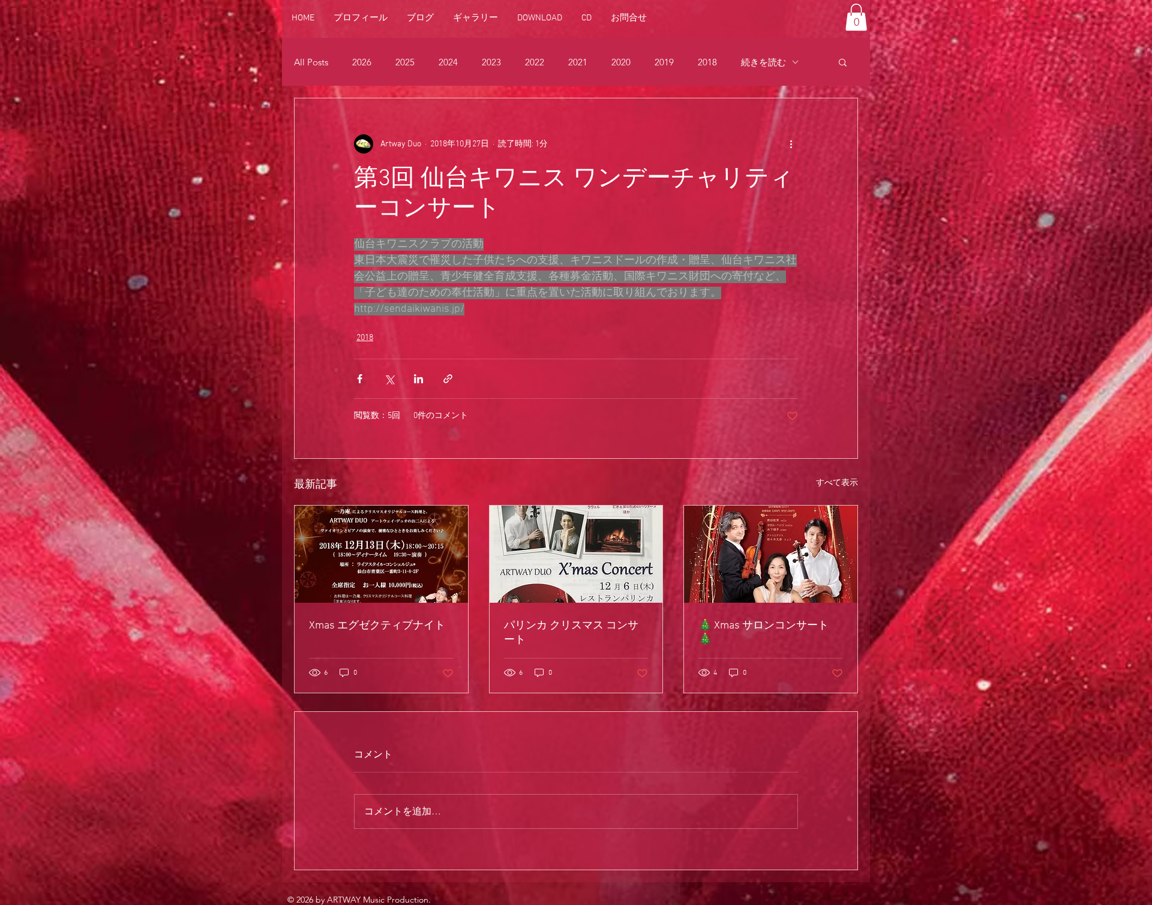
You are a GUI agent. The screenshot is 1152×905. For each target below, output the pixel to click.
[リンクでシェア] (448, 378)
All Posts (311, 62)
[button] (856, 17)
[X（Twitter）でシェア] (389, 378)
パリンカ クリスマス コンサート (571, 633)
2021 (577, 62)
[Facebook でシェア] (359, 378)
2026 (361, 62)
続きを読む (763, 62)
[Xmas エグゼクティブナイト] (381, 554)
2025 (405, 62)
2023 (491, 62)
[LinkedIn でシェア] (418, 378)
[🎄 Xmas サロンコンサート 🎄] (770, 554)
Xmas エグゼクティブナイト (377, 626)
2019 (664, 62)
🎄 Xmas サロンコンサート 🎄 (763, 633)
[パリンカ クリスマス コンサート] (576, 554)
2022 (534, 62)
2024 (448, 62)
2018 (707, 62)
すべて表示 (837, 483)
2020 (621, 62)
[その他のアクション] (791, 144)
